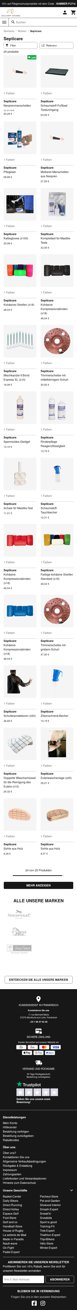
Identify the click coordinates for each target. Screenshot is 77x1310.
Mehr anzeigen (38, 885)
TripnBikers (47, 1239)
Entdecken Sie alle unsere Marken (38, 980)
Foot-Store (9, 1218)
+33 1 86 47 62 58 (38, 1021)
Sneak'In (45, 1213)
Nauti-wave (10, 1243)
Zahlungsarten (12, 1174)
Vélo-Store (46, 1243)
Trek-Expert (47, 1230)
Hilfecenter (10, 1127)
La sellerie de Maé (14, 1235)
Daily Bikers (10, 1201)
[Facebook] (34, 1303)
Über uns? (9, 1153)
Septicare (10, 101)
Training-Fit (47, 1226)
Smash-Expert (49, 1209)
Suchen (21, 22)
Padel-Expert (11, 1252)
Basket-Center (12, 1196)
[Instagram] (43, 1303)
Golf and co (10, 1222)
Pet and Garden (50, 1201)
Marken (22, 31)
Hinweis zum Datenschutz (19, 1183)
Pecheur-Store (49, 1196)
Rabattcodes (11, 1140)
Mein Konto (10, 1123)
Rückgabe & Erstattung (17, 1166)
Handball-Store (12, 1226)
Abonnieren (60, 1279)
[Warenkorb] (73, 12)
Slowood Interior (50, 1205)
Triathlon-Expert (50, 1235)
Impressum (10, 1170)
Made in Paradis (13, 1239)
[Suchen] (13, 22)
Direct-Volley (11, 1209)
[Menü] (4, 22)
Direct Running (12, 1205)
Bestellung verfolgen (16, 1131)
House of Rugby (13, 1230)
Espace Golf (10, 1213)
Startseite (9, 31)
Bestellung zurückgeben (38, 1076)
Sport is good (48, 1222)
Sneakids (46, 1218)
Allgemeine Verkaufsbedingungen (24, 1161)
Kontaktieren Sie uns (38, 1010)
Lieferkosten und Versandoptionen (24, 1178)
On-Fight (8, 1248)
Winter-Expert (48, 1248)
